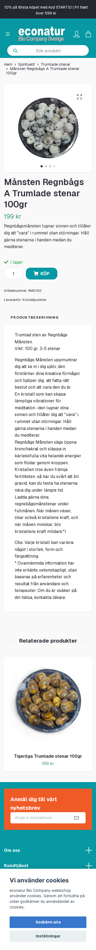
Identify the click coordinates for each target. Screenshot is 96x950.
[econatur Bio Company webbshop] (41, 34)
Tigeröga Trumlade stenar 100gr (48, 756)
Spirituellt (26, 64)
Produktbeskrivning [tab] (35, 317)
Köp (45, 274)
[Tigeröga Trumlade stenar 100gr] (48, 703)
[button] (42, 166)
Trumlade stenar (55, 64)
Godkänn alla (48, 922)
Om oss (12, 850)
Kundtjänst (16, 865)
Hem (8, 64)
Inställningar (48, 936)
